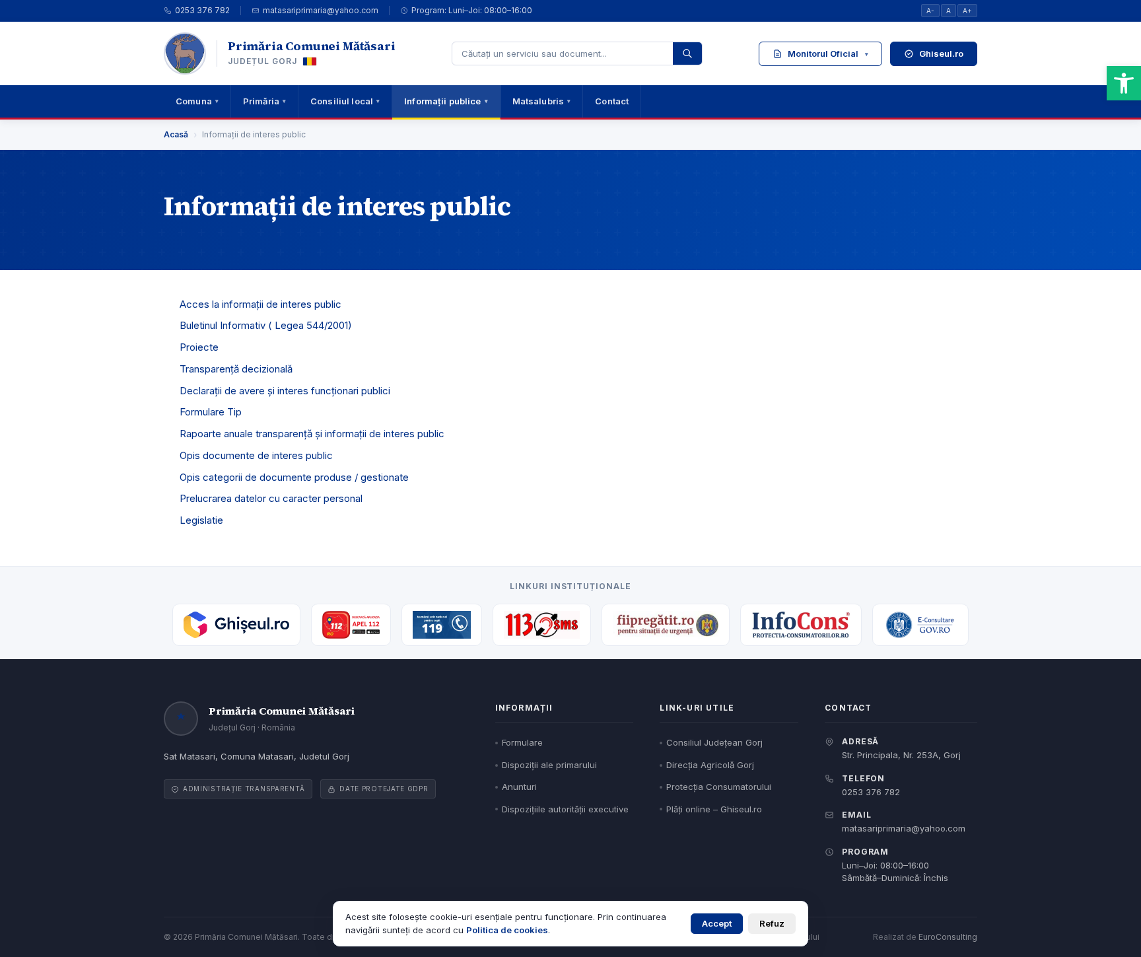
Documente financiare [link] (818, 216)
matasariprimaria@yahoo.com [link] (320, 10)
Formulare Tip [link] (211, 412)
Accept (717, 923)
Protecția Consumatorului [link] (718, 786)
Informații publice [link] (445, 101)
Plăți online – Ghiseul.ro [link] (714, 809)
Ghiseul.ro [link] (941, 53)
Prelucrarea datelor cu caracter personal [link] (271, 498)
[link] (1124, 83)
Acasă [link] (176, 134)
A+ (967, 11)
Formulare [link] (522, 742)
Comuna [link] (197, 101)
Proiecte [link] (199, 347)
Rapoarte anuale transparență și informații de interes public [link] (312, 433)
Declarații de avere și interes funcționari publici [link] (285, 390)
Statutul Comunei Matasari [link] (827, 90)
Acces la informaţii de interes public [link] (260, 304)
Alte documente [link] (851, 244)
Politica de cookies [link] (507, 930)
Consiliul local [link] (345, 101)
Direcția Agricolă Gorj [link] (710, 765)
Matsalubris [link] (541, 101)
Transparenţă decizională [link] (236, 369)
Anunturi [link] (519, 786)
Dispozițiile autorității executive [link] (851, 188)
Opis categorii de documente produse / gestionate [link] (294, 477)
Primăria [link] (264, 101)
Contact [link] (612, 101)
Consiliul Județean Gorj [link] (714, 742)
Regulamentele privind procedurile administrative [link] (845, 125)
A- (930, 11)
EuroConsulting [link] (947, 937)
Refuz (771, 923)
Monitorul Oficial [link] (828, 53)
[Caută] (687, 53)
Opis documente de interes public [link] (256, 455)
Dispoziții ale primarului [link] (549, 765)
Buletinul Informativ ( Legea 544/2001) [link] (266, 325)
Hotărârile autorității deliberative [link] (851, 160)
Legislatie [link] (201, 520)
